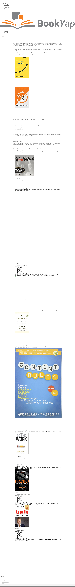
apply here (36, 151)
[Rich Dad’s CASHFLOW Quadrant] (22, 276)
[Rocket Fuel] (22, 108)
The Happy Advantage (19, 80)
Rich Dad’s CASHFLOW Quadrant (22, 299)
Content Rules (18, 420)
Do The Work (17, 456)
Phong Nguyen (20, 83)
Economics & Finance (7, 7)
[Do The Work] (22, 454)
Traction (16, 492)
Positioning (17, 178)
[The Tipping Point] (22, 333)
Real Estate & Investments (7, 6)
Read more (24, 85)
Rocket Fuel (17, 110)
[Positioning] (24, 176)
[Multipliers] (38, 191)
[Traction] (22, 490)
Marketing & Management (25, 265)
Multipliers (17, 263)
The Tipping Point (18, 335)
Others (5, 8)
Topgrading (17, 528)
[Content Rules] (38, 418)
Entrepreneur (6, 4)
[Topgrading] (22, 526)
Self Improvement (6, 5)
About (3, 36)
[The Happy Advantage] (22, 78)
